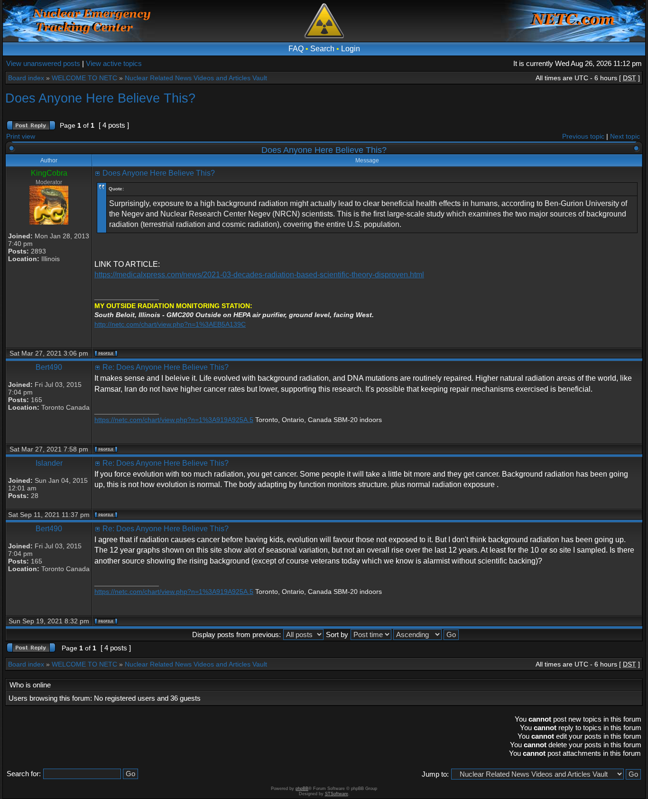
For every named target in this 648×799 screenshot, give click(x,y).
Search (322, 49)
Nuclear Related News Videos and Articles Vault (196, 78)
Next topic (625, 136)
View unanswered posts (43, 63)
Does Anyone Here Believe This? (100, 98)
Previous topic (583, 136)
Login (350, 49)
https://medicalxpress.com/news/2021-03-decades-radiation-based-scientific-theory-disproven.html (259, 275)
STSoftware (336, 793)
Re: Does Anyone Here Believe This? (165, 367)
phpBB (302, 788)
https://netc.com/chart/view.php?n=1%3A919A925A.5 (173, 419)
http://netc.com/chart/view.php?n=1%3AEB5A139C (170, 324)
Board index (26, 78)
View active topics (114, 63)
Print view (20, 136)
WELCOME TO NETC (84, 78)
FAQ (296, 49)
